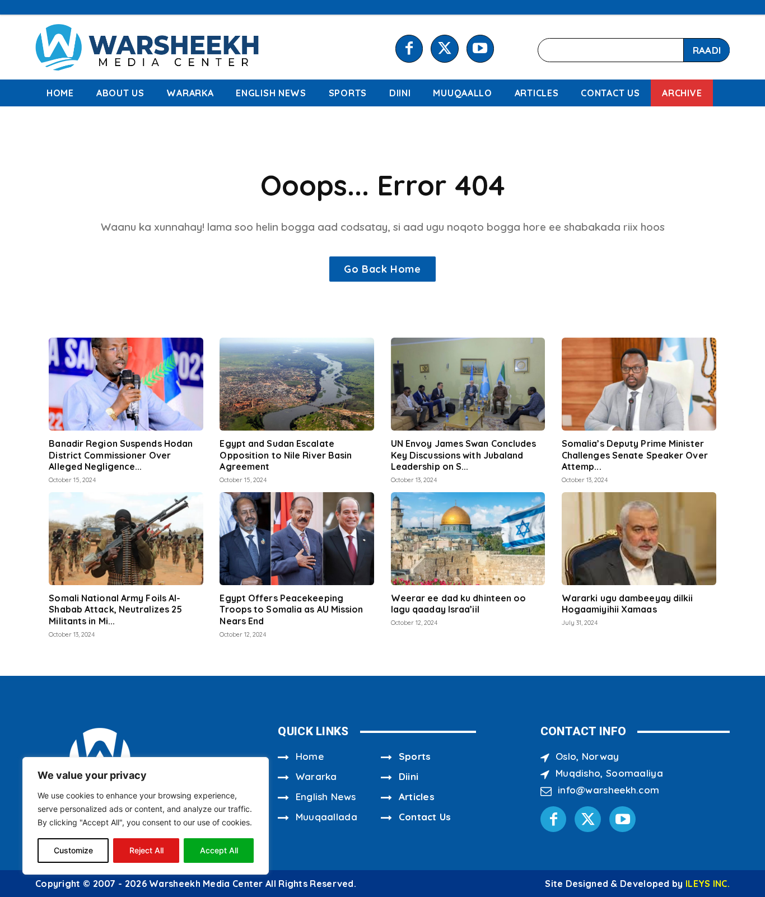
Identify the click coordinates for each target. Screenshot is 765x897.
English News (326, 796)
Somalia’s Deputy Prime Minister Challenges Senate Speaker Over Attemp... (635, 455)
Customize (73, 850)
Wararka (316, 776)
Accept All (219, 850)
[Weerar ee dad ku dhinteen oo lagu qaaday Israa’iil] (468, 538)
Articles (417, 796)
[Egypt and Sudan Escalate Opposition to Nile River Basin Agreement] (297, 384)
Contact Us (425, 817)
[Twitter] (444, 48)
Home (310, 756)
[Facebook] (409, 48)
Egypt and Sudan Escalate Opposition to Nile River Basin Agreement (286, 455)
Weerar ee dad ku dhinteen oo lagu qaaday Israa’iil (458, 603)
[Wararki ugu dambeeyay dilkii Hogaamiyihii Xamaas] (639, 538)
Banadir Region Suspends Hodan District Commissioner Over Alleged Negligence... (121, 455)
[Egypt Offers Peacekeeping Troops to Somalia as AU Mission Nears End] (297, 538)
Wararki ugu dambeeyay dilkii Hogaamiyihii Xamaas (627, 603)
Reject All (146, 850)
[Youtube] (480, 48)
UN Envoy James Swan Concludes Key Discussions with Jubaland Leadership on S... (464, 455)
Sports (415, 756)
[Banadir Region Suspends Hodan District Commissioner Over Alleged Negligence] (126, 384)
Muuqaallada (326, 817)
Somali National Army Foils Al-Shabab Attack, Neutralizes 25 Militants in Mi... (115, 609)
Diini (409, 776)
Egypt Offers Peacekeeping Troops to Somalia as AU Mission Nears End (291, 609)
